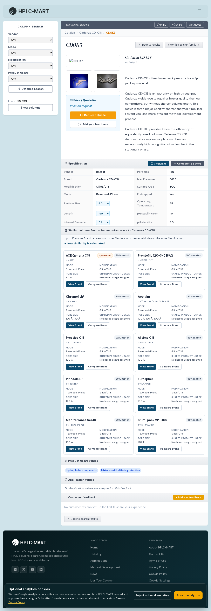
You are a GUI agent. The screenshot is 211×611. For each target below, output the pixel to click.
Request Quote (95, 115)
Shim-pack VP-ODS (152, 420)
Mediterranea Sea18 (81, 420)
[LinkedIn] (15, 569)
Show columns (30, 107)
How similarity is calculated (86, 243)
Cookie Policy (158, 574)
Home (94, 547)
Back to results (151, 44)
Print (162, 24)
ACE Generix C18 (78, 255)
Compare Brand (98, 284)
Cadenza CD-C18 (90, 32)
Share (178, 24)
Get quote (195, 24)
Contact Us (156, 554)
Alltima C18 (146, 338)
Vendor (13, 34)
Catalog (70, 32)
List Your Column (101, 580)
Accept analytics (188, 595)
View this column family (182, 44)
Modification (17, 60)
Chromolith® (75, 296)
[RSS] (41, 569)
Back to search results (84, 519)
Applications (98, 560)
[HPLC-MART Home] (29, 11)
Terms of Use (157, 560)
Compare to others (189, 163)
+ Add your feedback (188, 497)
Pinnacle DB (74, 379)
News (93, 574)
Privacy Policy (158, 567)
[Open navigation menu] (199, 11)
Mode (12, 47)
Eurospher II (146, 379)
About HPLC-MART (161, 547)
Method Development (105, 567)
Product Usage (18, 73)
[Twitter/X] (23, 569)
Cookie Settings (159, 580)
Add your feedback (95, 124)
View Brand (75, 284)
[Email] (32, 569)
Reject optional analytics (152, 595)
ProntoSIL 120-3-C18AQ (155, 255)
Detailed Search (32, 89)
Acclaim (144, 296)
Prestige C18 (75, 338)
